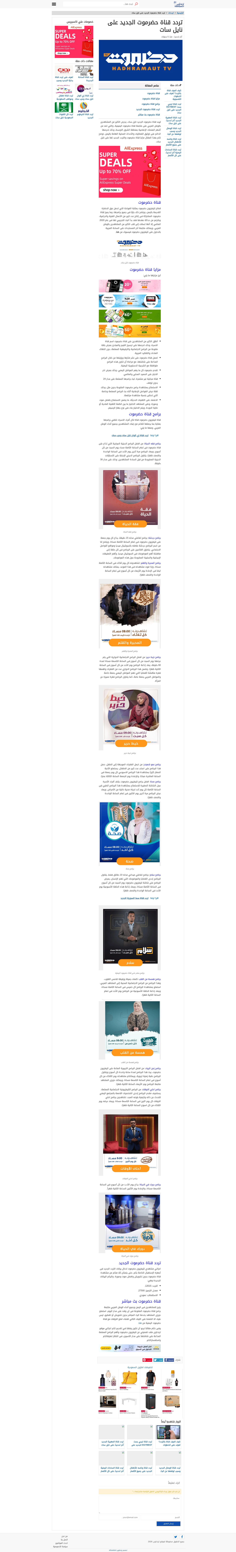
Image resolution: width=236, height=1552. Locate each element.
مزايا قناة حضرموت (151, 98)
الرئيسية (180, 13)
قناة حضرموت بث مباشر (149, 115)
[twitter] (175, 1537)
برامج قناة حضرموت (151, 104)
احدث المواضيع (61, 1543)
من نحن (64, 1536)
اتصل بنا (64, 1539)
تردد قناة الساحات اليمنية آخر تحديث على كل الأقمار (173, 152)
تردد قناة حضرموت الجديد (148, 109)
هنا (118, 232)
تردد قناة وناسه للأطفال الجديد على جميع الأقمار (173, 142)
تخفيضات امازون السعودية (140, 1367)
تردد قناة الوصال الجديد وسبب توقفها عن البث (173, 131)
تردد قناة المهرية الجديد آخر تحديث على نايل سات (173, 120)
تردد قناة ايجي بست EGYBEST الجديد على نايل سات (173, 108)
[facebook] (182, 1537)
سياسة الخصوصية (60, 1546)
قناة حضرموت (153, 93)
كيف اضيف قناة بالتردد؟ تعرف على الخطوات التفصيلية (173, 95)
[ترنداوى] (179, 4)
